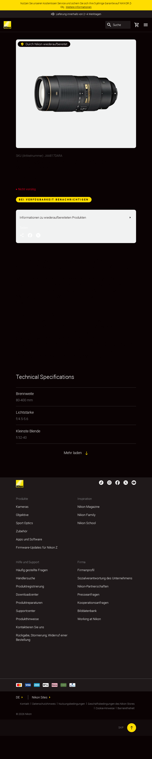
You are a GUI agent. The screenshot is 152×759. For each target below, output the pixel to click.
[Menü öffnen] (145, 24)
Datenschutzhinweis (44, 703)
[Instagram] (109, 482)
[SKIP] (131, 727)
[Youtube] (134, 482)
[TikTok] (101, 482)
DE (18, 697)
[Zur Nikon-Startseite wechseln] (7, 25)
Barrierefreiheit (126, 708)
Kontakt (24, 703)
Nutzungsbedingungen (72, 703)
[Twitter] (125, 482)
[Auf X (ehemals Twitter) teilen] (38, 235)
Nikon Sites (39, 697)
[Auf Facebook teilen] (30, 235)
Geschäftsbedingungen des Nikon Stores (111, 703)
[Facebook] (117, 482)
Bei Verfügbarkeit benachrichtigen (54, 199)
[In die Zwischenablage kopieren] (22, 235)
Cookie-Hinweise (105, 708)
